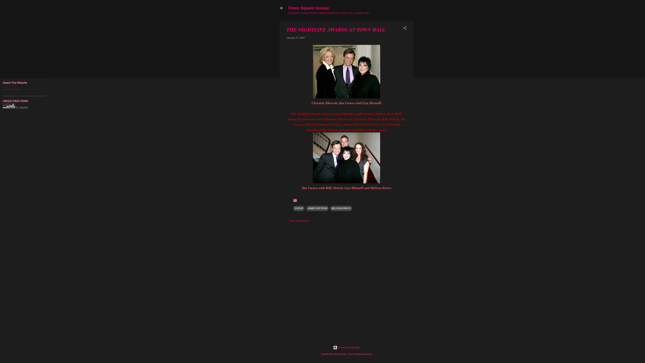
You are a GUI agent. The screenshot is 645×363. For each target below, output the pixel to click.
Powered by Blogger (348, 347)
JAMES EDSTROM (317, 208)
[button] (405, 28)
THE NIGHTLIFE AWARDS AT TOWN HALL (336, 29)
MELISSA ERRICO (341, 208)
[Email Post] (295, 201)
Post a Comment (299, 220)
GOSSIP (299, 208)
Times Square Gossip (308, 8)
